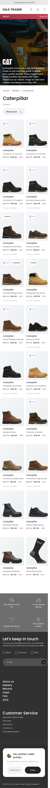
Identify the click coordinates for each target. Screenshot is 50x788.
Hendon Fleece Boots (35, 525)
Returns (7, 688)
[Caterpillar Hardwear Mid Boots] (12, 551)
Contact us (7, 728)
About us (8, 681)
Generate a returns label (13, 717)
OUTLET (6, 16)
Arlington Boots (9, 432)
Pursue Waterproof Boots (13, 339)
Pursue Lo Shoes (33, 246)
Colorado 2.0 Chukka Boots (13, 200)
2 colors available (10, 208)
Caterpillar (8, 150)
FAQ (5, 696)
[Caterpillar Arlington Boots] (12, 412)
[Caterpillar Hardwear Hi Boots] (12, 504)
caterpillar (28, 91)
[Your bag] (38, 9)
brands (15, 91)
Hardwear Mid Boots (11, 571)
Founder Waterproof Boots (36, 200)
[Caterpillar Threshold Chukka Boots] (12, 458)
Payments (7, 721)
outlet (6, 91)
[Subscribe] (43, 662)
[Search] (31, 9)
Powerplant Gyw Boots (12, 246)
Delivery (7, 685)
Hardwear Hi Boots (10, 525)
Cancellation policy (11, 731)
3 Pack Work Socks (34, 571)
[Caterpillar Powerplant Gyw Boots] (12, 365)
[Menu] (44, 9)
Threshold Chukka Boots (13, 478)
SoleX (6, 692)
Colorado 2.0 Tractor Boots (13, 154)
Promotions (7, 724)
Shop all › (43, 16)
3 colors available (10, 254)
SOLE (5, 699)
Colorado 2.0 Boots (34, 432)
